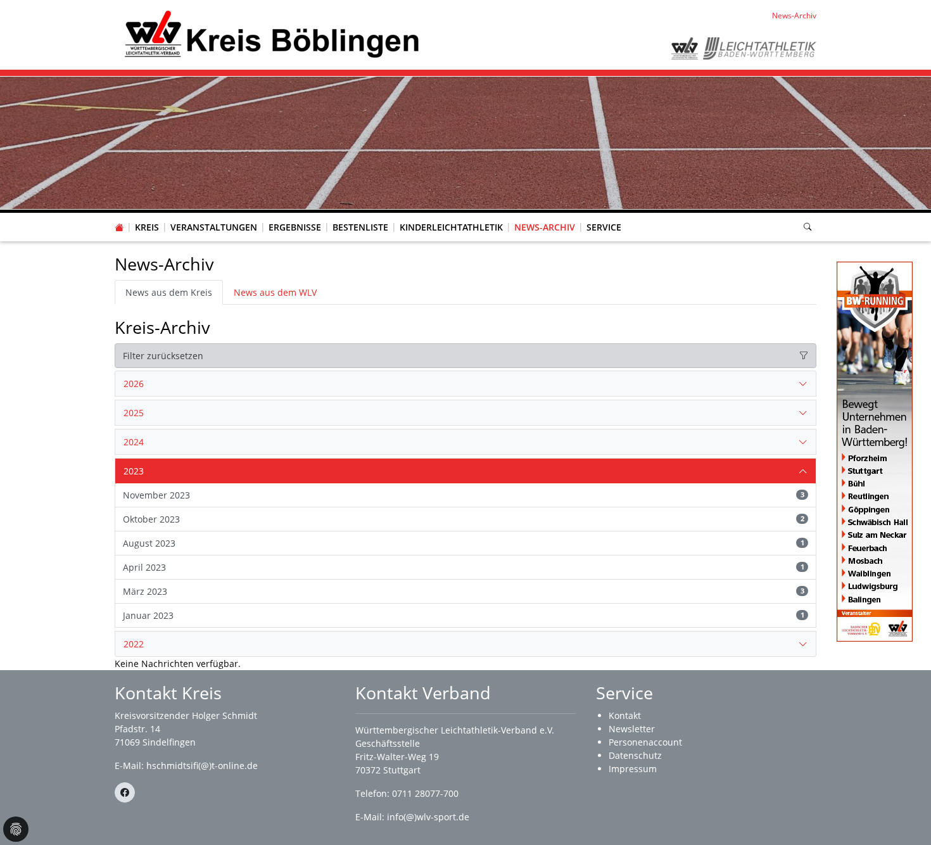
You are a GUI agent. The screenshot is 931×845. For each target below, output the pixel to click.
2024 (134, 442)
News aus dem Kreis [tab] (168, 292)
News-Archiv (544, 227)
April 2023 (463, 567)
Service (603, 227)
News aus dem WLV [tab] (275, 292)
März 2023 (463, 591)
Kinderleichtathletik (451, 227)
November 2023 (463, 495)
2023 (134, 471)
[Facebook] (125, 792)
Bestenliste (360, 227)
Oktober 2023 (463, 519)
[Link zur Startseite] (269, 34)
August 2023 (463, 543)
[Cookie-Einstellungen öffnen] (15, 829)
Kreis (147, 227)
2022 (134, 644)
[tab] (465, 384)
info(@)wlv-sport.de (428, 817)
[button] (146, 214)
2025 (134, 413)
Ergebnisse (295, 227)
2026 (134, 384)
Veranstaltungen (213, 227)
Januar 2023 (463, 615)
